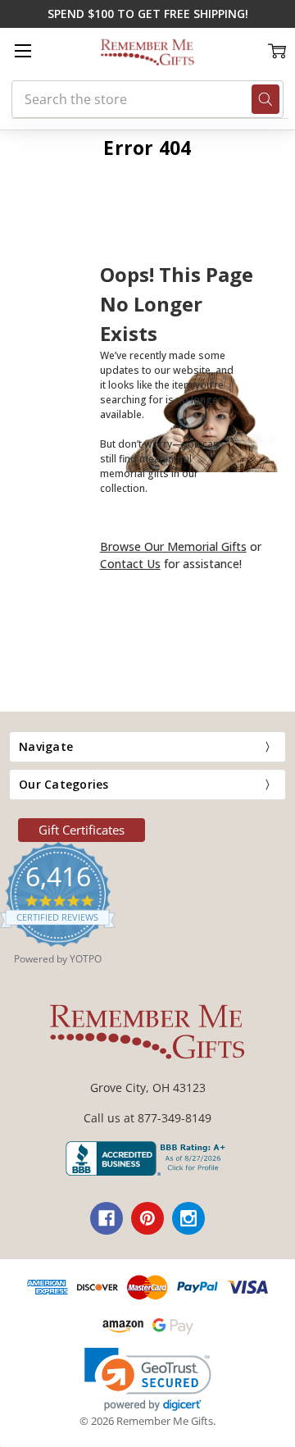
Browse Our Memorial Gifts (173, 546)
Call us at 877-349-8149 (147, 1118)
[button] (148, 1379)
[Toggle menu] (22, 50)
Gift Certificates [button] (82, 829)
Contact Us (130, 563)
